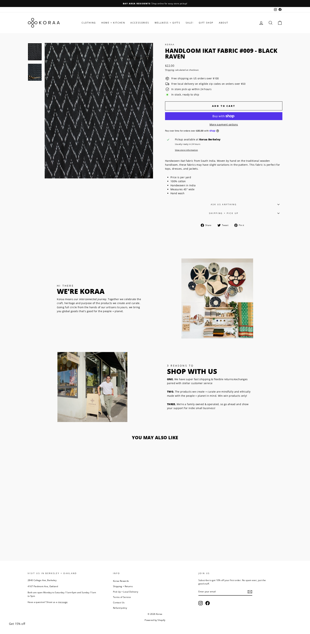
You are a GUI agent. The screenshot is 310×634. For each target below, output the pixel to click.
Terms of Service (122, 597)
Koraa (170, 44)
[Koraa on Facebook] (207, 603)
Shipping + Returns (123, 586)
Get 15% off (17, 624)
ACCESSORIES (139, 22)
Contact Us (119, 602)
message (62, 602)
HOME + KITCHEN (113, 22)
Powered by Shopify (155, 620)
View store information (186, 150)
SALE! (189, 22)
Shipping (169, 69)
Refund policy (120, 607)
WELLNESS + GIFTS (167, 22)
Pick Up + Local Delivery (125, 591)
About (223, 22)
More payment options (224, 124)
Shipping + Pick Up (223, 213)
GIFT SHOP (206, 22)
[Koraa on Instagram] (200, 603)
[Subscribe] (250, 592)
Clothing (89, 22)
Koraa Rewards (121, 580)
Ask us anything (224, 204)
